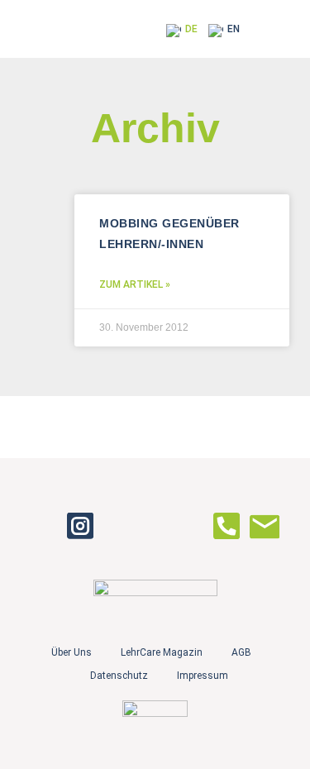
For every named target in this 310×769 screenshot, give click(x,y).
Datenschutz (119, 675)
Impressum (202, 675)
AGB (241, 652)
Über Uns (71, 652)
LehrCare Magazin (162, 652)
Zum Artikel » (134, 284)
